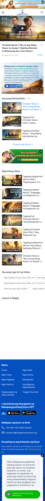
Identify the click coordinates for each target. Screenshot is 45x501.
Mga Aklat (27, 370)
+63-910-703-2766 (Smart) (19, 427)
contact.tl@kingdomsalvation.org (21, 432)
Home (4, 370)
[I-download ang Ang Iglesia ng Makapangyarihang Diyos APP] (4, 412)
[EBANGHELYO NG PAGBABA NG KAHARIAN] (22, 12)
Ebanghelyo (28, 379)
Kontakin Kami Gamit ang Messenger (22, 494)
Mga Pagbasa (8, 379)
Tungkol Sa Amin (30, 392)
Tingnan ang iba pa (22, 144)
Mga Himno (27, 375)
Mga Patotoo (8, 384)
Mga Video (7, 375)
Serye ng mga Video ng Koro (16, 288)
